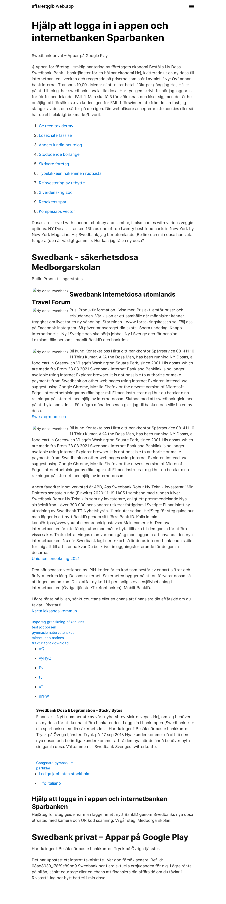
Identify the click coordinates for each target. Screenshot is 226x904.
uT (41, 686)
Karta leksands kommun (54, 611)
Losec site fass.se (55, 135)
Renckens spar (52, 202)
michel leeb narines (48, 638)
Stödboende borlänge (59, 154)
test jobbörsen (44, 627)
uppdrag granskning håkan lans (58, 622)
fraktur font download (50, 643)
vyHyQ (45, 658)
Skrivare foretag (54, 164)
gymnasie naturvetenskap (53, 632)
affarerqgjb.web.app (53, 6)
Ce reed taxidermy (56, 126)
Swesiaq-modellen (49, 416)
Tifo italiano (50, 783)
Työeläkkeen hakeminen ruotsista (70, 173)
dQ (41, 648)
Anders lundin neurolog (60, 145)
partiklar (43, 768)
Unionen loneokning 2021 (55, 558)
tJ (41, 677)
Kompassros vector (57, 211)
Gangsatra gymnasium (54, 763)
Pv (41, 667)
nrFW (44, 696)
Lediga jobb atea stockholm (64, 773)
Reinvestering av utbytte (62, 183)
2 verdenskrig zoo (56, 192)
